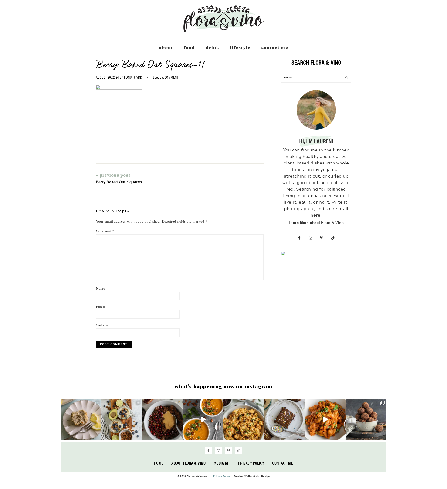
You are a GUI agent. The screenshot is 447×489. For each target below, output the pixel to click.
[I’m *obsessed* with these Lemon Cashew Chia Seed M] (81, 419)
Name (100, 288)
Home (158, 463)
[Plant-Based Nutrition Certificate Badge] (283, 254)
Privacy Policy (251, 463)
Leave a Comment (166, 77)
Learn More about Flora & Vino (316, 222)
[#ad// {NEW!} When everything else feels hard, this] (203, 419)
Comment (105, 231)
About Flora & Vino (188, 463)
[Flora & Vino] (223, 30)
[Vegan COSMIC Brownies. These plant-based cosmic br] (284, 419)
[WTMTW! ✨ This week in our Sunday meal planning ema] (121, 419)
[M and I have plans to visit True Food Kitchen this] (244, 419)
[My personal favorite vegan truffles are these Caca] (366, 419)
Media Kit (222, 463)
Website (102, 325)
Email (100, 307)
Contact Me (282, 463)
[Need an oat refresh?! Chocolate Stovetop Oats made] (162, 419)
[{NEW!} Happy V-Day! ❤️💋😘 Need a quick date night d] (325, 419)
